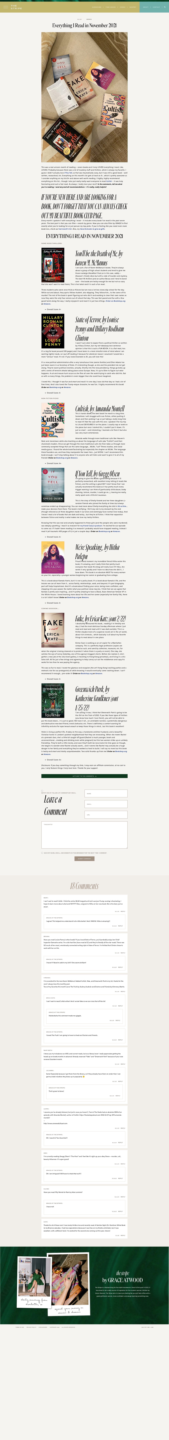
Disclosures (43, 1327)
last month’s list (65, 229)
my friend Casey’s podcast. (91, 526)
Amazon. (47, 304)
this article (122, 506)
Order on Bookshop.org (115, 301)
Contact (156, 7)
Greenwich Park (89, 688)
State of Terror (87, 318)
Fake (79, 617)
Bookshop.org (55, 387)
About (146, 7)
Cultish (81, 407)
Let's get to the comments (83, 776)
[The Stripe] (16, 7)
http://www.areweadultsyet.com (55, 1123)
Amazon (85, 597)
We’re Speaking (89, 546)
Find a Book (111, 7)
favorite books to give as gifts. (92, 229)
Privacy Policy (31, 1327)
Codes (122, 7)
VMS (148, 1327)
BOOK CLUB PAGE (88, 214)
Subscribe (96, 7)
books (89, 19)
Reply (123, 911)
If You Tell (83, 472)
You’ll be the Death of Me (96, 252)
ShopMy (133, 7)
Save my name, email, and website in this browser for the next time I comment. (75, 853)
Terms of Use (20, 1327)
